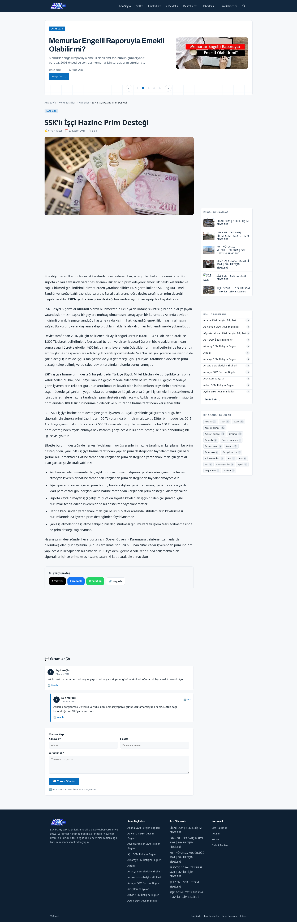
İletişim (216, 833)
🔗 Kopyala (115, 581)
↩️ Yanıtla (53, 685)
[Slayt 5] (159, 88)
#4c (208, 464)
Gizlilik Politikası (221, 845)
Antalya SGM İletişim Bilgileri (144, 883)
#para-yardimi (224, 464)
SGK (139, 6)
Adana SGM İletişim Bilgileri (143, 827)
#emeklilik (211, 452)
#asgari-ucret (213, 446)
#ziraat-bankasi (214, 458)
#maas (210, 421)
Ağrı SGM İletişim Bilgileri (142, 854)
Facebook (76, 581)
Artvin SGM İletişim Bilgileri (143, 895)
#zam (238, 421)
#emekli (231, 446)
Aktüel (131, 865)
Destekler (190, 6)
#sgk (224, 421)
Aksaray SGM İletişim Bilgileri (144, 860)
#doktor (228, 470)
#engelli (210, 440)
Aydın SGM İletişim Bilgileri (143, 900)
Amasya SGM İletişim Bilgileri (144, 871)
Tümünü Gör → (211, 399)
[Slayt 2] (143, 88)
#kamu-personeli (230, 440)
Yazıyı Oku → (59, 76)
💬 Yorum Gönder (64, 781)
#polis (242, 464)
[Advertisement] (119, 245)
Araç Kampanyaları (138, 889)
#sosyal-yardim (231, 452)
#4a (231, 458)
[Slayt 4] (154, 88)
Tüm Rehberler (228, 6)
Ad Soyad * (55, 739)
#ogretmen (211, 470)
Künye (215, 839)
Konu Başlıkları (67, 102)
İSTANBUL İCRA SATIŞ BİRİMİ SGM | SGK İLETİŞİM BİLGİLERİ (186, 842)
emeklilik (57, 29)
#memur (235, 433)
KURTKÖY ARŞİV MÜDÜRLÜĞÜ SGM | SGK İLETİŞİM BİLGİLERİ (187, 857)
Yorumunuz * (56, 753)
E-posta (124, 739)
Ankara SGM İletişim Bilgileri (144, 877)
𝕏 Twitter (57, 581)
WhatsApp (95, 581)
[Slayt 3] (148, 88)
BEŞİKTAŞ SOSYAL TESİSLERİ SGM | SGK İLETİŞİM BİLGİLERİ (186, 872)
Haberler (208, 6)
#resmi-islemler (214, 427)
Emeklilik (154, 6)
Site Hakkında (219, 827)
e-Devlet (172, 6)
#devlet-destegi (214, 433)
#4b (242, 458)
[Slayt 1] (137, 88)
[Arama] (243, 6)
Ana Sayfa (125, 6)
